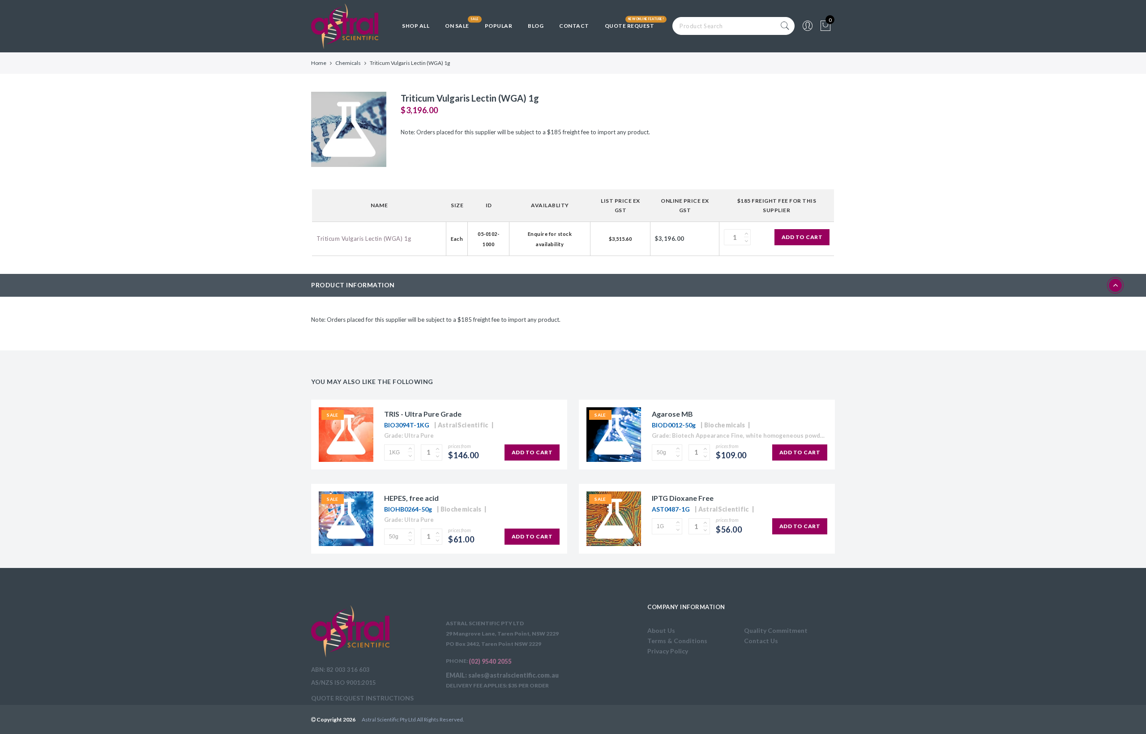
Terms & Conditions (677, 640)
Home (318, 63)
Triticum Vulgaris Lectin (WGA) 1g (363, 238)
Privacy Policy (667, 651)
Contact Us (761, 640)
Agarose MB (672, 414)
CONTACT (574, 25)
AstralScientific (463, 425)
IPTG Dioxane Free (683, 498)
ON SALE (457, 25)
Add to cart (802, 237)
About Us (661, 630)
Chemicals (348, 63)
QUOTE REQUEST (629, 25)
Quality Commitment (776, 630)
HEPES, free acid (411, 498)
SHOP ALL (415, 25)
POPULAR (499, 25)
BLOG (535, 25)
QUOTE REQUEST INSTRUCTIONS (362, 698)
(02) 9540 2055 (490, 661)
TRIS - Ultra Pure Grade (423, 414)
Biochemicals (724, 425)
